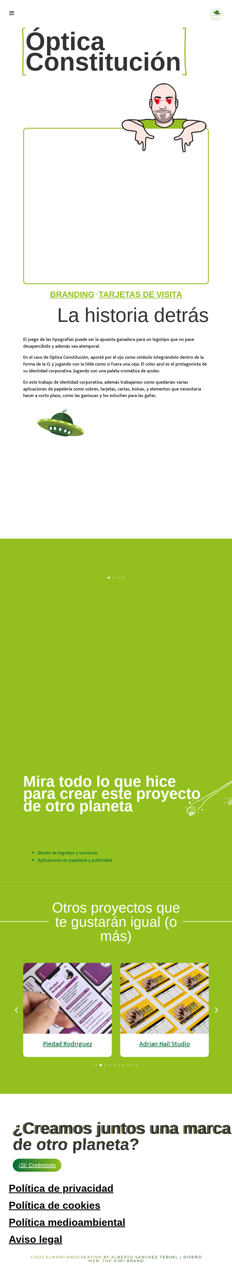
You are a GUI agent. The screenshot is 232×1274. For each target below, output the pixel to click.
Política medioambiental (67, 1222)
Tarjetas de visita (140, 294)
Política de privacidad (61, 1188)
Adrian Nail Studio (164, 1044)
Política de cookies (54, 1205)
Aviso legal (35, 1239)
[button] (216, 1010)
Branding (72, 294)
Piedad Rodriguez (67, 1044)
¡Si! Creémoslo (37, 1165)
